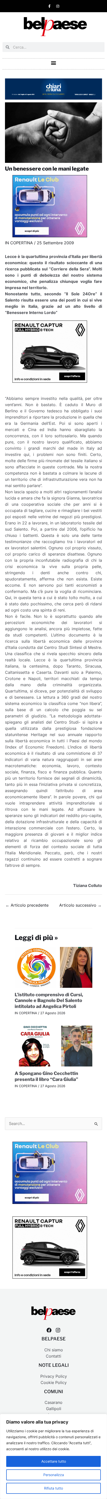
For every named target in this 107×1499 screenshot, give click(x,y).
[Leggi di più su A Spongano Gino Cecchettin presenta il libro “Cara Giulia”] (54, 1046)
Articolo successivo (80, 905)
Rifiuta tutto (53, 1488)
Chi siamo (53, 1350)
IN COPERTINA (19, 243)
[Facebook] (49, 1330)
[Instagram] (57, 1330)
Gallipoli (53, 1408)
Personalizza (53, 1475)
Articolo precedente (27, 905)
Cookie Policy (54, 1382)
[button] (54, 63)
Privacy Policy (53, 1376)
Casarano (53, 1402)
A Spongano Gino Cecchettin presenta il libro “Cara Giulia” (46, 1076)
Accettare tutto (53, 1461)
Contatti (53, 1356)
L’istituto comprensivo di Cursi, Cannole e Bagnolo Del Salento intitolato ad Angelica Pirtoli (49, 1000)
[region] (53, 1456)
